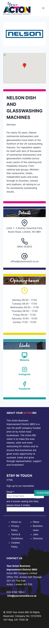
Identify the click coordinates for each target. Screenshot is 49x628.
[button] (24, 65)
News (36, 522)
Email (10, 491)
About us (16, 522)
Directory (38, 538)
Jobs (35, 534)
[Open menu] (43, 8)
